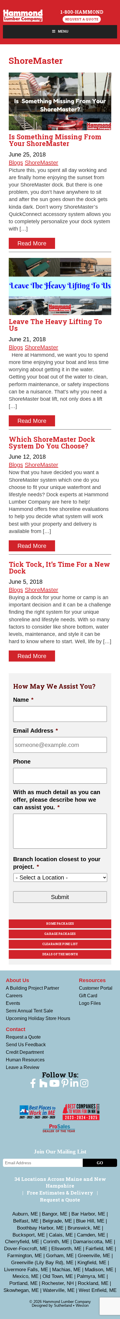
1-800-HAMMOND (81, 12)
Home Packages (60, 924)
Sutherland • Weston (71, 1305)
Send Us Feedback (26, 1044)
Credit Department (25, 1052)
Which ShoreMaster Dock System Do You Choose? (52, 442)
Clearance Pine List (60, 944)
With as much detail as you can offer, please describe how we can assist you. (56, 799)
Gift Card (88, 995)
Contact (15, 1029)
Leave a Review (22, 1067)
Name (23, 700)
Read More (31, 243)
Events (13, 1003)
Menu (63, 31)
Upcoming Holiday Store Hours (38, 1018)
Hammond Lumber (23, 15)
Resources (92, 980)
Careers (14, 995)
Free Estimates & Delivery (60, 1192)
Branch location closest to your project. (56, 863)
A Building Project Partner (32, 988)
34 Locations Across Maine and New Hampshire (60, 1182)
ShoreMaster (41, 162)
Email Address (35, 730)
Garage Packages (60, 934)
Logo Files (90, 1003)
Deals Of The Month (60, 954)
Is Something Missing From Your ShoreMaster (55, 140)
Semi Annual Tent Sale (29, 1010)
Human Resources (25, 1059)
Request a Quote (81, 19)
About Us (17, 980)
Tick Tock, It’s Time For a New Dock (59, 567)
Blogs (16, 162)
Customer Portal (95, 988)
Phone (22, 761)
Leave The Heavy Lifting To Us (55, 325)
